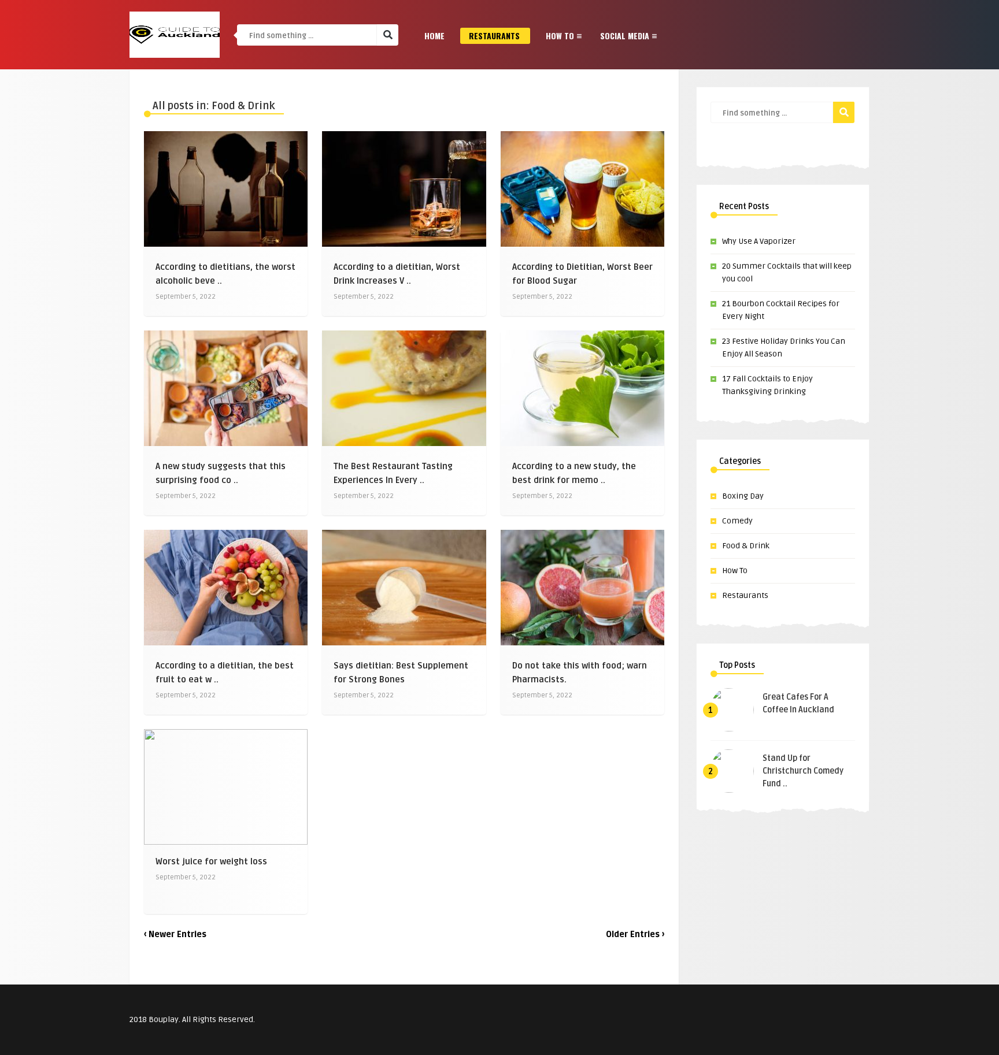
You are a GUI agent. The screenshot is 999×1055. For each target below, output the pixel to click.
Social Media (624, 35)
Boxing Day (743, 496)
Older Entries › (635, 934)
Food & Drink (745, 546)
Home (434, 35)
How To (560, 35)
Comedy (737, 521)
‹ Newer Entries (175, 934)
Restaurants (494, 35)
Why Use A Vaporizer (759, 241)
